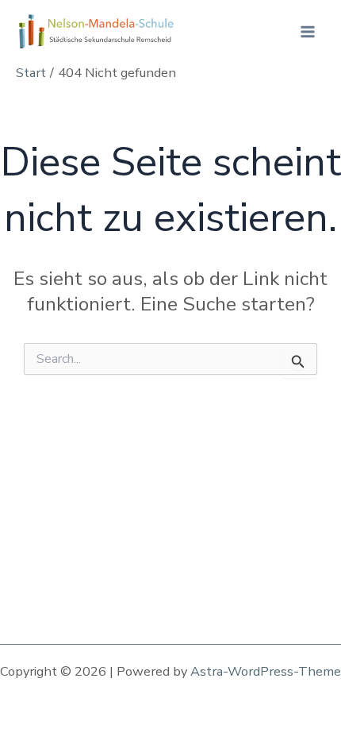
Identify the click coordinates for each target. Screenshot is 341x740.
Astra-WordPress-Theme (265, 671)
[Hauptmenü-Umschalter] (307, 32)
